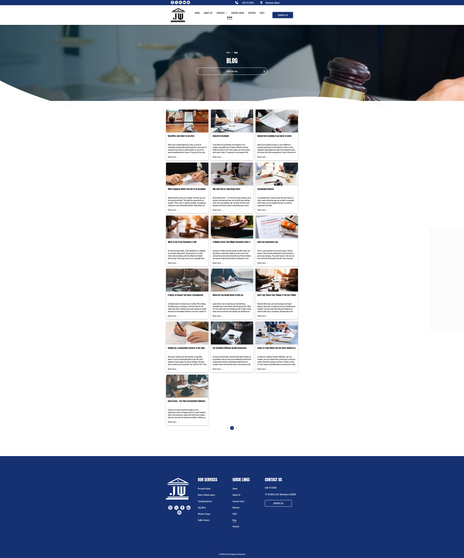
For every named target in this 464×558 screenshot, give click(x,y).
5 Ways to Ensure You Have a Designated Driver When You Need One (185, 295)
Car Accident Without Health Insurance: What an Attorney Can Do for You (230, 348)
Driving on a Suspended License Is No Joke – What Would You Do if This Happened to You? (187, 348)
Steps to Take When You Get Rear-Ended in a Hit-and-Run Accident (276, 348)
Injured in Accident (221, 136)
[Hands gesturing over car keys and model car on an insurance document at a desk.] (232, 333)
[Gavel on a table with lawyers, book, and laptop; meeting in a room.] (277, 280)
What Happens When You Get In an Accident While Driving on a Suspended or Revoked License (187, 189)
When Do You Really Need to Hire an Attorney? (228, 295)
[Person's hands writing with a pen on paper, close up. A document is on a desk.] (187, 333)
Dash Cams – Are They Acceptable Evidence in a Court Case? (186, 401)
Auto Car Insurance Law (267, 242)
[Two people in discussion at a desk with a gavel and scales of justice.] (277, 174)
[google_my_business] (188, 3)
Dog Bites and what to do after (181, 136)
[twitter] (176, 3)
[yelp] (180, 3)
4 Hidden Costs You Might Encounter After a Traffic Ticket (231, 242)
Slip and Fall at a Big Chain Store (226, 189)
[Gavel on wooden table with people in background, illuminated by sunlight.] (187, 227)
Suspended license (265, 189)
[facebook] (172, 3)
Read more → (173, 156)
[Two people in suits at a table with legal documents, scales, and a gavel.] (187, 386)
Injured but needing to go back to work (274, 136)
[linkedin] (184, 3)
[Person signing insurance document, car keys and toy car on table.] (277, 121)
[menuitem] (197, 13)
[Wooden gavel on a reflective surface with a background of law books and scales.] (232, 280)
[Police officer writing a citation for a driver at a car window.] (232, 227)
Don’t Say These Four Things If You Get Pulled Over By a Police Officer (276, 295)
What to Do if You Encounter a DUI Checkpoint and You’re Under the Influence (186, 242)
